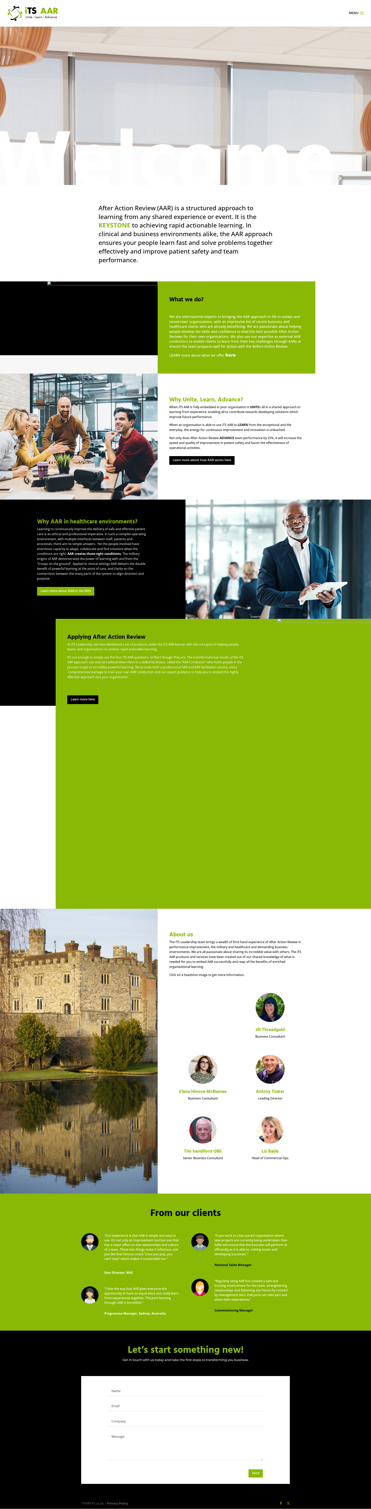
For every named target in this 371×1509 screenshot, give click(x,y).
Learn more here (83, 699)
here (230, 355)
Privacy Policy (117, 1503)
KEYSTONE (115, 225)
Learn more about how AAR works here (202, 460)
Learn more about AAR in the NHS (66, 591)
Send (255, 1473)
